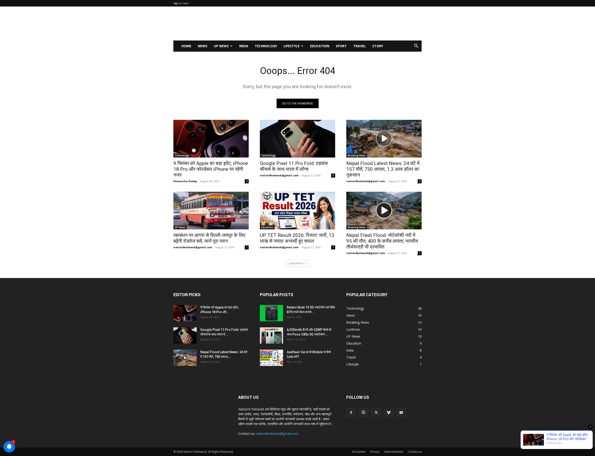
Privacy (375, 452)
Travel (359, 46)
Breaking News (357, 155)
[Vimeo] (388, 412)
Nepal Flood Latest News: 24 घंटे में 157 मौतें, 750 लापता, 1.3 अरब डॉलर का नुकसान (383, 169)
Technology (266, 46)
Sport (341, 46)
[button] (416, 46)
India (243, 46)
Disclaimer (359, 452)
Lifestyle (292, 46)
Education (319, 46)
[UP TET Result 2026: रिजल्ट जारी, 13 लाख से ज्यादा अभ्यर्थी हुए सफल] (297, 210)
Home (186, 46)
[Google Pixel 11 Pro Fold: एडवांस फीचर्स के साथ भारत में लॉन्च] (297, 139)
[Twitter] (376, 412)
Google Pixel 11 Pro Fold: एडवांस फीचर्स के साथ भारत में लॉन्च (294, 166)
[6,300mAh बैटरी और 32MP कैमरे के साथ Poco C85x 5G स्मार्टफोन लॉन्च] (271, 335)
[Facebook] (351, 412)
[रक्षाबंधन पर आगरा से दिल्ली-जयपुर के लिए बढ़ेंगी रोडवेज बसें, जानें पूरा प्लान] (211, 210)
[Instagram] (363, 412)
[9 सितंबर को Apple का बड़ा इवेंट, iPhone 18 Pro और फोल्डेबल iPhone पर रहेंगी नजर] (211, 139)
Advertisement (393, 452)
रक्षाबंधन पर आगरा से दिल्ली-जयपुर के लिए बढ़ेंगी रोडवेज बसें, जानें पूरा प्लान (209, 238)
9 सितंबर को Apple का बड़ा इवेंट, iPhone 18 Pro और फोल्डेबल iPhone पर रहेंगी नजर (210, 169)
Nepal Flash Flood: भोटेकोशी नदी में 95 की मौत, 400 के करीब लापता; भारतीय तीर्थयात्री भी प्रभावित (382, 241)
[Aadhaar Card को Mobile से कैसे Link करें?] (271, 358)
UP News (221, 46)
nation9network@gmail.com (279, 175)
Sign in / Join (180, 3)
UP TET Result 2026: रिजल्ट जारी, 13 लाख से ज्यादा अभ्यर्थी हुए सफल (297, 238)
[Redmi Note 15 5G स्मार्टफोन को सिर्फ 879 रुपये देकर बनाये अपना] (271, 313)
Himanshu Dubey (185, 181)
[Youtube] (401, 412)
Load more (296, 263)
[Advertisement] (337, 23)
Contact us (415, 452)
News (202, 46)
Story (377, 46)
